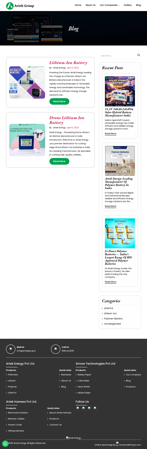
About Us (91, 5)
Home (78, 5)
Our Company (133, 374)
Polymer (12, 386)
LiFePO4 (108, 308)
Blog (138, 5)
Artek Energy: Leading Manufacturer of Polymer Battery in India (119, 183)
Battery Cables (16, 418)
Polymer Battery (113, 318)
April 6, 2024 (72, 127)
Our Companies (109, 5)
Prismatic (13, 374)
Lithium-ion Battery (68, 62)
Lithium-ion (110, 313)
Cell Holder (83, 380)
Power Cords (15, 424)
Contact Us (55, 424)
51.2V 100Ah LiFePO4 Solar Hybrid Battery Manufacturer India (119, 112)
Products (131, 386)
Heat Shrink (84, 386)
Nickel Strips (84, 392)
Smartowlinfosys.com (130, 444)
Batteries (66, 374)
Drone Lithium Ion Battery (66, 120)
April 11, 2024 (72, 67)
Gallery (128, 5)
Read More (59, 101)
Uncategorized (112, 323)
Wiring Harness (16, 430)
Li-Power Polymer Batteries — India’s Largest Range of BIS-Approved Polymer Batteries (119, 257)
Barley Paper (84, 374)
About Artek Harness (60, 412)
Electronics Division (18, 412)
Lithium (12, 380)
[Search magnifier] (138, 55)
